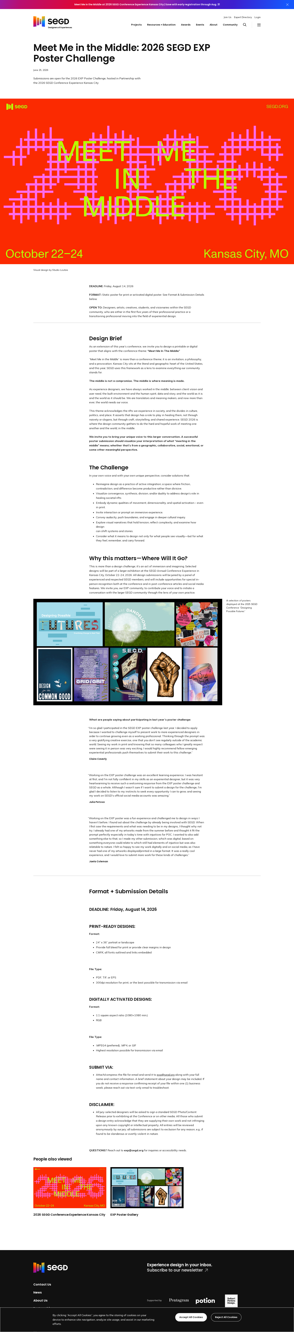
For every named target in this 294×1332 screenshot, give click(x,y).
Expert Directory (243, 17)
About (213, 24)
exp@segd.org (166, 1074)
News (37, 1292)
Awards (186, 24)
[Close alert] (287, 4)
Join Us (227, 17)
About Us (40, 1300)
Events (200, 24)
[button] (247, 25)
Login (258, 17)
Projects (136, 24)
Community (230, 24)
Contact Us (42, 1284)
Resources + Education (161, 24)
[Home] (52, 21)
